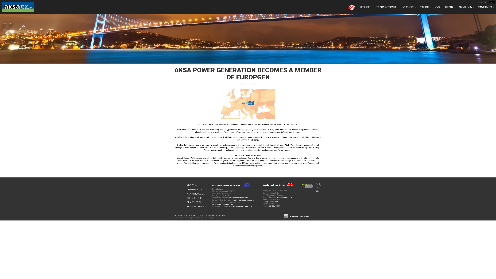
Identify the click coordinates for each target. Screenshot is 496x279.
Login (216, 218)
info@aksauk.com (284, 197)
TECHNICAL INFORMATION (386, 7)
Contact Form (194, 198)
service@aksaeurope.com (222, 204)
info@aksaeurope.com (238, 198)
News (437, 7)
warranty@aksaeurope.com (240, 206)
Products (425, 7)
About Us (192, 185)
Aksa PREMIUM (466, 7)
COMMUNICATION (485, 7)
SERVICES (449, 7)
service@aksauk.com (271, 206)
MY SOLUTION (409, 7)
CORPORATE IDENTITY (197, 189)
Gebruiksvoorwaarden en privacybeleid (187, 218)
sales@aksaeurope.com (244, 200)
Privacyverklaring (197, 206)
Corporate (364, 7)
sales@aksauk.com (270, 202)
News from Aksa (195, 194)
